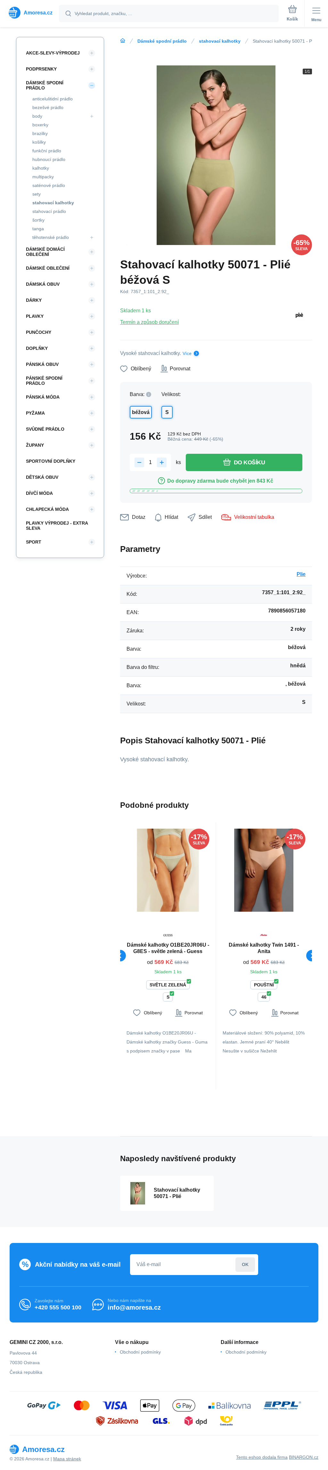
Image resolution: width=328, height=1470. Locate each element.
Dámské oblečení (48, 268)
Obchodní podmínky (140, 1352)
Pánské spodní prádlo (44, 381)
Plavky (35, 316)
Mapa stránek (67, 1458)
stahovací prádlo (49, 211)
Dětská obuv (42, 477)
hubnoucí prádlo (48, 159)
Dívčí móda (39, 493)
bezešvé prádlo (47, 107)
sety (36, 194)
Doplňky (37, 348)
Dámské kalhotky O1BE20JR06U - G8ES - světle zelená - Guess (168, 948)
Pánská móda (43, 397)
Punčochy (38, 332)
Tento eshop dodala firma (262, 1457)
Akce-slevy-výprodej (53, 52)
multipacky (43, 176)
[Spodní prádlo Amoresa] (122, 40)
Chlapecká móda (47, 509)
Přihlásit (245, 1264)
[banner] (30, 13)
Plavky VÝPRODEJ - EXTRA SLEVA (57, 525)
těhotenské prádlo (50, 237)
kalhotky (40, 168)
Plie (301, 574)
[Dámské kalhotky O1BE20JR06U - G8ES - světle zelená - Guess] (168, 870)
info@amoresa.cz (134, 1307)
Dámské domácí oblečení (45, 252)
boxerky (40, 124)
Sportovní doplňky (50, 461)
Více (187, 353)
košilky (39, 142)
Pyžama (35, 413)
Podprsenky (41, 69)
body (37, 116)
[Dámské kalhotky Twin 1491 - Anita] (264, 870)
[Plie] (299, 316)
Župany (35, 445)
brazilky (40, 133)
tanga (38, 228)
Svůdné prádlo (45, 429)
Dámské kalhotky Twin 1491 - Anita (264, 948)
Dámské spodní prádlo (162, 41)
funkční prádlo (46, 150)
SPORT (33, 542)
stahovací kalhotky (220, 41)
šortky (38, 220)
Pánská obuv (42, 364)
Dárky (34, 300)
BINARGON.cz (303, 1457)
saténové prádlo (48, 185)
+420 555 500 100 (58, 1307)
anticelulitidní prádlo (52, 98)
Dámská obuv (43, 284)
